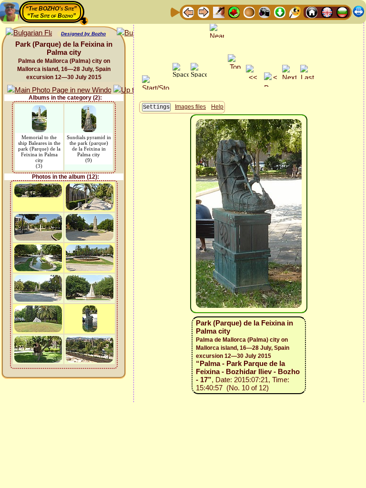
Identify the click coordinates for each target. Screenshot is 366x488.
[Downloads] (279, 12)
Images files (190, 106)
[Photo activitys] (264, 12)
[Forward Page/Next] (203, 12)
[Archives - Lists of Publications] (218, 12)
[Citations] (234, 12)
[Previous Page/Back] (188, 12)
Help (217, 106)
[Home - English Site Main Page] (327, 12)
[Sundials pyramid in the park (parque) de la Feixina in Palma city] (89, 109)
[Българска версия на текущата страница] (29, 33)
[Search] (295, 12)
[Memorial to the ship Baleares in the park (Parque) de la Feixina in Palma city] (39, 109)
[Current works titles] (249, 12)
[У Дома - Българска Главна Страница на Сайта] (342, 12)
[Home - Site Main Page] (311, 12)
